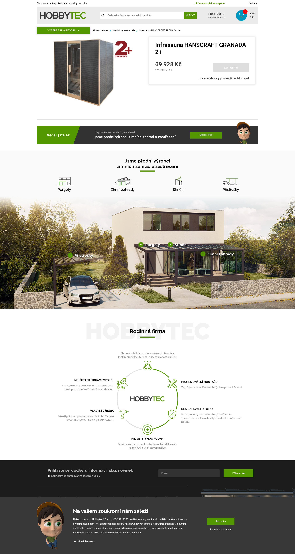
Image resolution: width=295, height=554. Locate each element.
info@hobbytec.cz (216, 17)
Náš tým (83, 3)
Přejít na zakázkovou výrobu (209, 3)
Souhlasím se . (75, 475)
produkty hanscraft (124, 30)
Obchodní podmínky (46, 3)
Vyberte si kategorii (61, 30)
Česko (252, 3)
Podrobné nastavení (220, 529)
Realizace (62, 3)
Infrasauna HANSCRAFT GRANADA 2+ (159, 30)
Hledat (190, 15)
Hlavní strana (100, 30)
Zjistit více (206, 135)
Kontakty (73, 3)
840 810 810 (216, 14)
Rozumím (221, 521)
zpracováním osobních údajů (83, 475)
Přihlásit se (238, 473)
